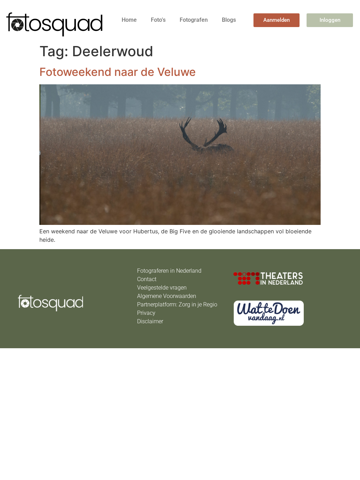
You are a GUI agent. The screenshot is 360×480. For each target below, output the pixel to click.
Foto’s (158, 20)
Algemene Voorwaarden (166, 296)
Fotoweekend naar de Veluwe (117, 72)
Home (129, 20)
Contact (146, 279)
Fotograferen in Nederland (169, 270)
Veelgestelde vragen (162, 287)
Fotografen (194, 20)
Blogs (229, 20)
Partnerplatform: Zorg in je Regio (177, 304)
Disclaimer (150, 321)
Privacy (146, 313)
